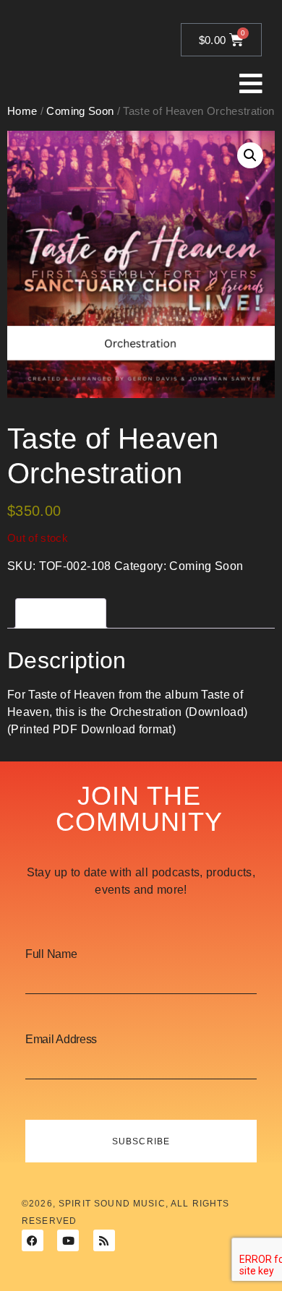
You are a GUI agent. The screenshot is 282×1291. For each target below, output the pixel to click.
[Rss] (104, 1240)
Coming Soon (206, 566)
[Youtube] (68, 1240)
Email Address (61, 1039)
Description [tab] (60, 613)
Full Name (51, 954)
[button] (250, 155)
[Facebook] (32, 1240)
